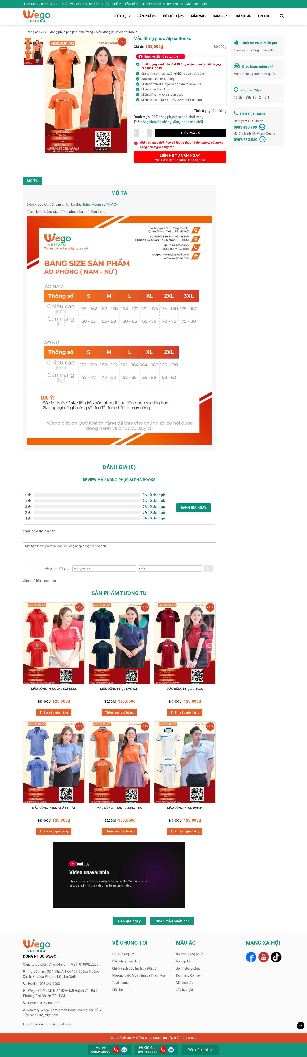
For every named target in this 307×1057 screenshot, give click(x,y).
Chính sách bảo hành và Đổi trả (134, 968)
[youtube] (263, 957)
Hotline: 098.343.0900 (44, 984)
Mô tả (32, 181)
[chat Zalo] (124, 1049)
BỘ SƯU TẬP (172, 16)
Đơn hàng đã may (188, 976)
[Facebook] (251, 957)
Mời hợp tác (184, 983)
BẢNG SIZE (221, 16)
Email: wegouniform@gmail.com (47, 1024)
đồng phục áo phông (156, 122)
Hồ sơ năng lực (123, 954)
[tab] (32, 181)
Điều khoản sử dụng (126, 961)
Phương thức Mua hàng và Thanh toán (139, 976)
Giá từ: (139, 47)
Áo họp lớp (184, 961)
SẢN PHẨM (145, 16)
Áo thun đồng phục (189, 954)
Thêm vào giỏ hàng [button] (53, 712)
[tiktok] (276, 957)
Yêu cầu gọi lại (200, 1050)
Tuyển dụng (120, 983)
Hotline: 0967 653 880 (44, 1003)
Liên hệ (117, 990)
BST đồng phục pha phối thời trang (177, 117)
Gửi (208, 568)
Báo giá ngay (129, 921)
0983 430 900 (245, 127)
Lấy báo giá (184, 990)
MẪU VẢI (197, 16)
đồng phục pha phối (188, 122)
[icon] (116, 1049)
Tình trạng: (203, 111)
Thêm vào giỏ (190, 133)
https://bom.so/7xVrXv (100, 204)
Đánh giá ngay (194, 508)
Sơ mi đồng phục (188, 968)
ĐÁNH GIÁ (243, 16)
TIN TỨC (264, 16)
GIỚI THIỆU (120, 16)
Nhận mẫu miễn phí (172, 921)
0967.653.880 (246, 139)
